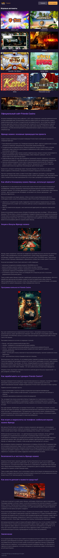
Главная (8, 3)
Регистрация (53, 3)
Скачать (43, 3)
